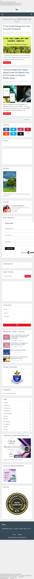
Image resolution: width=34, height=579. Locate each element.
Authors (17, 403)
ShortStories (17, 424)
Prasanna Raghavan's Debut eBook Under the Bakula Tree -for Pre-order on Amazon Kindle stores (16, 74)
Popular (14, 331)
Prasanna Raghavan (9, 32)
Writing (17, 429)
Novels (17, 416)
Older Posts (27, 119)
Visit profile (14, 211)
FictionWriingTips (17, 413)
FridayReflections (8, 34)
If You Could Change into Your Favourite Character (16, 27)
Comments (21, 331)
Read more (7, 62)
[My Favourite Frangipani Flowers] (17, 377)
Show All (17, 21)
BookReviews (17, 411)
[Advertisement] (12, 291)
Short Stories (17, 421)
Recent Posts (7, 331)
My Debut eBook (8, 83)
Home (14, 534)
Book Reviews (17, 408)
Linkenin (20, 534)
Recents (17, 419)
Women (17, 427)
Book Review (17, 405)
